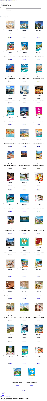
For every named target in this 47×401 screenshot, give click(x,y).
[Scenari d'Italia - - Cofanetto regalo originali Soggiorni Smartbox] (38, 133)
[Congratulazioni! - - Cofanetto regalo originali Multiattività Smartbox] (24, 241)
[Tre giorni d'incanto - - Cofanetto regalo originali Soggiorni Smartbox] (10, 220)
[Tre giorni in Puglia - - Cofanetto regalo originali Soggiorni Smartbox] (24, 307)
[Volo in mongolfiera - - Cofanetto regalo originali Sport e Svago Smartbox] (24, 46)
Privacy (3, 393)
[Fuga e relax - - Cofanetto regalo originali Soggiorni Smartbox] (10, 198)
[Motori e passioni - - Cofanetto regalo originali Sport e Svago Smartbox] (10, 46)
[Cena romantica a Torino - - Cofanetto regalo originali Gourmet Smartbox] (38, 285)
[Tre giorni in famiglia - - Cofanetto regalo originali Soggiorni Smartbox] (10, 328)
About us (3, 392)
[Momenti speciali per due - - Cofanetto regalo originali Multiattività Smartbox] (38, 198)
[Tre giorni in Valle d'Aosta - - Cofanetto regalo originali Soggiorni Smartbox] (10, 89)
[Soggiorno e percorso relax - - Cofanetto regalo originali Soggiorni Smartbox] (24, 68)
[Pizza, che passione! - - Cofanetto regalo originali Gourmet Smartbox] (38, 350)
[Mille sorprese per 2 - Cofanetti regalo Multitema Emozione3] (38, 155)
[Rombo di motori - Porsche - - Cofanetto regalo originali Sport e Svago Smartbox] (10, 241)
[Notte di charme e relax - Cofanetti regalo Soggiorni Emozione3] (24, 350)
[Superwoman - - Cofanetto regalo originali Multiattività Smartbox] (38, 111)
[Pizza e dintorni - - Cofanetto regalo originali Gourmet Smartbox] (38, 89)
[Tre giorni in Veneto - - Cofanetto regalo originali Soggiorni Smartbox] (24, 133)
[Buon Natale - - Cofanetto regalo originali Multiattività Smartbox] (38, 241)
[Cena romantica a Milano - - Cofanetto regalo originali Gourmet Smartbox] (38, 176)
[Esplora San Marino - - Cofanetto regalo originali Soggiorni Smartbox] (38, 24)
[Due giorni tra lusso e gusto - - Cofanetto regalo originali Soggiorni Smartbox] (10, 350)
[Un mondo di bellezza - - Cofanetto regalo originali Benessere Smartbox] (38, 307)
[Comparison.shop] (4, 0)
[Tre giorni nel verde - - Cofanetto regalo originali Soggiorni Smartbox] (10, 111)
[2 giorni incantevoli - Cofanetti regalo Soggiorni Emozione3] (38, 68)
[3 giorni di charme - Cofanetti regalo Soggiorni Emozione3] (38, 46)
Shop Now (10, 37)
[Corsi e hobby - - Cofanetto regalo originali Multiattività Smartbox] (10, 263)
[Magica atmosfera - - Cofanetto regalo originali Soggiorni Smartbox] (24, 328)
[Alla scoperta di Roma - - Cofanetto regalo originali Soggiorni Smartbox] (10, 155)
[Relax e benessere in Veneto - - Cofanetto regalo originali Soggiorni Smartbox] (24, 198)
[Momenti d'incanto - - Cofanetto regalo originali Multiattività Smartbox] (38, 263)
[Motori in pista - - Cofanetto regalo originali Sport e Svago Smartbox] (24, 263)
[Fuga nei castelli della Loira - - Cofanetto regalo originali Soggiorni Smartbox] (24, 24)
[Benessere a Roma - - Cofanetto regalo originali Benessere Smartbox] (10, 285)
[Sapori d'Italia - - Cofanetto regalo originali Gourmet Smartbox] (10, 176)
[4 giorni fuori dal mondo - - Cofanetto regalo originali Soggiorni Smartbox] (17, 372)
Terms (3, 395)
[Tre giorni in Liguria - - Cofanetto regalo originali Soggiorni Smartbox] (38, 328)
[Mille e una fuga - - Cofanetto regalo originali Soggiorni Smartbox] (31, 372)
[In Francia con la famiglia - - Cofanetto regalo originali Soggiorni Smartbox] (38, 220)
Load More (23, 390)
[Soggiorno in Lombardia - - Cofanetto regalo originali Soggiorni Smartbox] (10, 68)
